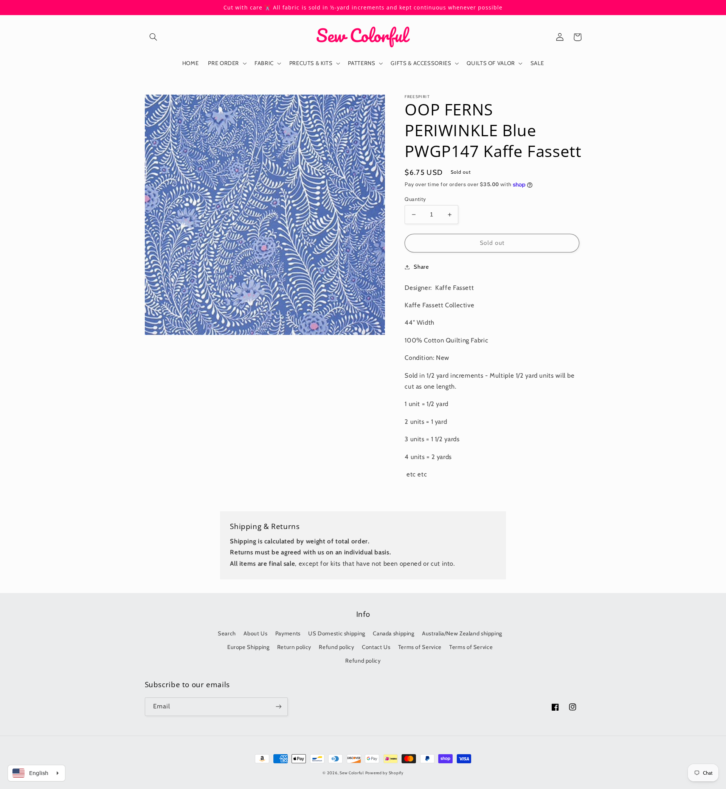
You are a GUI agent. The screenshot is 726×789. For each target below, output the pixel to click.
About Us (255, 633)
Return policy (294, 647)
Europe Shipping (248, 647)
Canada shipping (393, 633)
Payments (288, 633)
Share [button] (421, 266)
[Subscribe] (278, 706)
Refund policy (336, 647)
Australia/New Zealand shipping (462, 633)
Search (227, 633)
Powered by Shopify (384, 772)
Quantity (415, 199)
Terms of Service (420, 647)
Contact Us (376, 647)
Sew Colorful (352, 772)
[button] (153, 37)
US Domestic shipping (336, 633)
